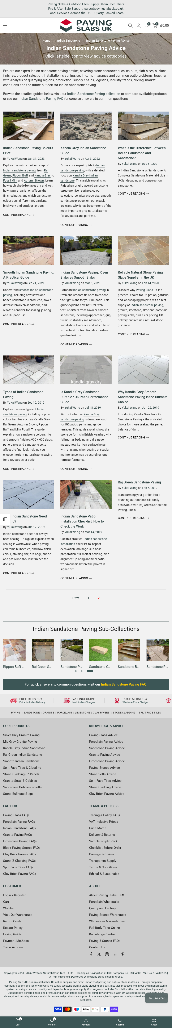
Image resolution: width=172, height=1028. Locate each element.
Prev (75, 598)
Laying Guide (12, 934)
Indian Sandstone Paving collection (93, 94)
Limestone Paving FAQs (20, 841)
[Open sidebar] (5, 519)
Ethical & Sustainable (104, 874)
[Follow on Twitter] (99, 954)
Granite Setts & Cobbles (20, 781)
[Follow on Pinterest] (123, 954)
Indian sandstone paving (19, 170)
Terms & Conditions (103, 867)
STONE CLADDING (124, 712)
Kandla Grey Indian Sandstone (24, 748)
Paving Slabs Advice (103, 735)
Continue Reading (17, 214)
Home (46, 40)
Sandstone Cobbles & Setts (22, 787)
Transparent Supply (102, 861)
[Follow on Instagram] (107, 954)
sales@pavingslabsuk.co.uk (104, 9)
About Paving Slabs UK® (106, 895)
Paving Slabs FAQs (16, 815)
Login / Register (14, 895)
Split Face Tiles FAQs (18, 867)
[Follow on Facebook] (91, 954)
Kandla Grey (42, 175)
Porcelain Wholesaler (104, 902)
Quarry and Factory (102, 908)
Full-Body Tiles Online (104, 928)
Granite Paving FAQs (17, 835)
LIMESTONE (82, 712)
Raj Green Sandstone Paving (139, 482)
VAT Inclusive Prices (103, 822)
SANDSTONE (32, 712)
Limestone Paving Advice (107, 761)
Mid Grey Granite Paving (20, 742)
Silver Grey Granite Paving (21, 735)
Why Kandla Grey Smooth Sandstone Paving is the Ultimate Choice (143, 397)
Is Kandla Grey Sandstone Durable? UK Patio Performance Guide (84, 397)
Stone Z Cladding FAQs (19, 861)
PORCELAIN (64, 712)
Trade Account (13, 947)
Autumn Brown (34, 180)
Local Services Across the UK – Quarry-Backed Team (86, 13)
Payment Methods (16, 941)
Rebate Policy (12, 928)
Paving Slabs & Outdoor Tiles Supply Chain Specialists (86, 4)
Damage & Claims (102, 854)
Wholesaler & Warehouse (107, 921)
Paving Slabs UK (147, 290)
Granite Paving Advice (104, 755)
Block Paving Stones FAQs (21, 848)
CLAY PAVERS (101, 712)
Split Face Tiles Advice (105, 781)
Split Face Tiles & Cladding (22, 768)
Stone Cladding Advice (105, 787)
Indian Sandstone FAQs (19, 828)
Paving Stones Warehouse (107, 915)
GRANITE (48, 712)
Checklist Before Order (105, 848)
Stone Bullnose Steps (18, 794)
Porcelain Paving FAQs (19, 822)
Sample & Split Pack (103, 841)
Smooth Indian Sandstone (21, 761)
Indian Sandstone (68, 40)
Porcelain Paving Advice (106, 742)
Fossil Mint (10, 180)
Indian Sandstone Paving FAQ (41, 99)
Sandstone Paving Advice (107, 748)
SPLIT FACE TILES (150, 712)
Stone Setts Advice (102, 774)
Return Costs (12, 921)
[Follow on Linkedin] (115, 954)
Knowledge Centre (102, 934)
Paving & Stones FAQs (104, 941)
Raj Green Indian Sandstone (22, 755)
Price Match (97, 828)
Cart (6, 902)
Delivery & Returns (102, 835)
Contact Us (97, 947)
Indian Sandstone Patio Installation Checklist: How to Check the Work (82, 521)
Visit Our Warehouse (17, 915)
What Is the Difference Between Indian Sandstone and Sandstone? (142, 153)
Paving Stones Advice (104, 768)
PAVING (16, 712)
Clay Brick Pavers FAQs (19, 854)
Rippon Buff (20, 175)
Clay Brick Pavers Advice (106, 794)
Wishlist (9, 908)
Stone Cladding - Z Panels (21, 774)
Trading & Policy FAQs (104, 815)
